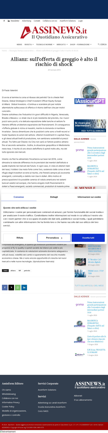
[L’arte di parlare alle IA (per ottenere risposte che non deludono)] (79, 339)
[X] (11, 287)
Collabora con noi (50, 21)
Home (4, 50)
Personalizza (52, 238)
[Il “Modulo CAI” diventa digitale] (80, 262)
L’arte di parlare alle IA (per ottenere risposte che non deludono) (96, 339)
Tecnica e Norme (44, 44)
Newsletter (15, 21)
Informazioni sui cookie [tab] (89, 197)
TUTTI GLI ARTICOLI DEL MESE (89, 285)
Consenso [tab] (19, 197)
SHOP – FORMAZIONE (79, 44)
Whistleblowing (9, 394)
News (19, 44)
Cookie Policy (8, 406)
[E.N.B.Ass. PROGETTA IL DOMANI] (79, 352)
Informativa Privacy (11, 402)
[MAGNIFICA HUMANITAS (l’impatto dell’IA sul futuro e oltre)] (79, 168)
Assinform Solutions (68, 21)
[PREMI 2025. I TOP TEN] (80, 273)
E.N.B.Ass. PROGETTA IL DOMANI (96, 351)
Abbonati (78, 395)
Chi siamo (6, 389)
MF (20, 270)
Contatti (37, 21)
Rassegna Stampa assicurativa (21, 50)
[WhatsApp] (18, 287)
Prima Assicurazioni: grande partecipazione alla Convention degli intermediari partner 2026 (96, 152)
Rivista (28, 44)
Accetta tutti (88, 238)
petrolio (27, 270)
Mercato (61, 44)
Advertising (26, 21)
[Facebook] (4, 21)
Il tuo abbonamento (83, 400)
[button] (101, 44)
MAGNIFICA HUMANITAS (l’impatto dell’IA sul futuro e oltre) (95, 170)
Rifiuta (20, 238)
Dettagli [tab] (54, 197)
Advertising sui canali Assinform (52, 402)
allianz (13, 270)
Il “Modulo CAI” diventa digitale (95, 260)
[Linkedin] (9, 21)
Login (80, 21)
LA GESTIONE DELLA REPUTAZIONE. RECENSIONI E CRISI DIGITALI (94, 246)
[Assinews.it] (54, 32)
